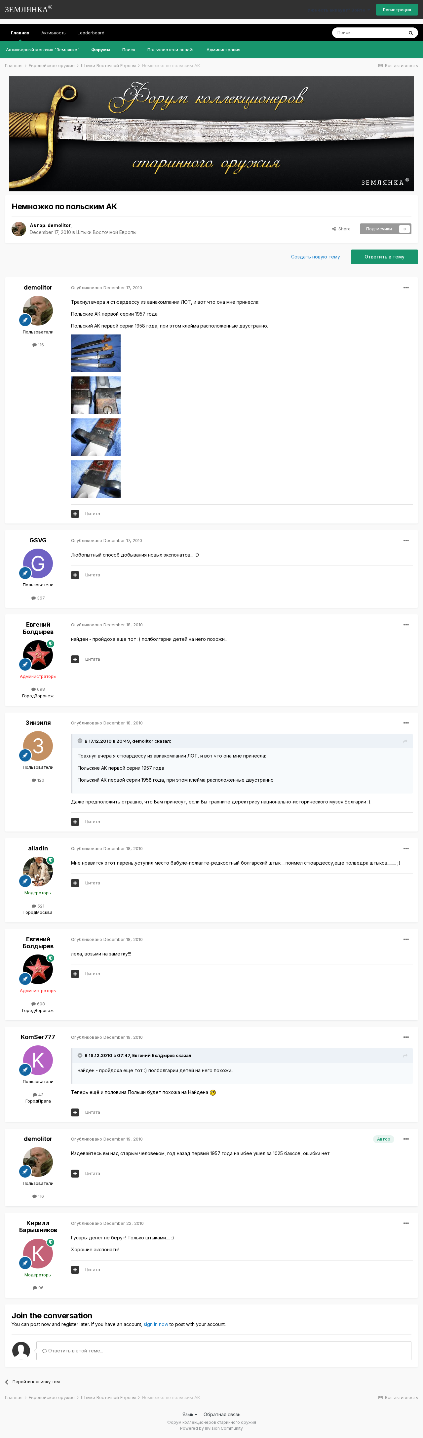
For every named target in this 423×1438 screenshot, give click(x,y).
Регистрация (397, 9)
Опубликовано (106, 287)
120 (40, 780)
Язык (188, 1414)
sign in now (156, 1324)
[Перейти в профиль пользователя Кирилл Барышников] (38, 1253)
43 (40, 1094)
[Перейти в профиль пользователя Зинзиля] (38, 746)
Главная (20, 32)
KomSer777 (38, 1036)
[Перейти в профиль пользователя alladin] (38, 871)
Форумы (100, 49)
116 (40, 344)
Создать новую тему (315, 256)
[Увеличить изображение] (213, 1092)
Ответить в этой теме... (75, 1350)
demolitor (59, 225)
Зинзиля (38, 722)
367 (40, 598)
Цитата (92, 513)
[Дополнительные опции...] (406, 288)
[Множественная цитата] (75, 514)
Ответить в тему (384, 256)
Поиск (128, 49)
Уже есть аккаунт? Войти (337, 10)
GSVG (38, 540)
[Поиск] (411, 32)
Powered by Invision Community (211, 1428)
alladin (38, 848)
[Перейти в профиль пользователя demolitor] (19, 229)
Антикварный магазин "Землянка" (42, 49)
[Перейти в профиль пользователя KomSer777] (38, 1060)
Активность (53, 32)
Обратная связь (222, 1414)
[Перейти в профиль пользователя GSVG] (38, 563)
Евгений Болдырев (38, 628)
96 (40, 1287)
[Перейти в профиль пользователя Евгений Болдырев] (38, 655)
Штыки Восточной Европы (106, 232)
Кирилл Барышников (38, 1227)
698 (40, 689)
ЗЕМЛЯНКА (29, 9)
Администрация (223, 49)
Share (343, 228)
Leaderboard (91, 32)
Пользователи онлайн (171, 49)
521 (40, 906)
